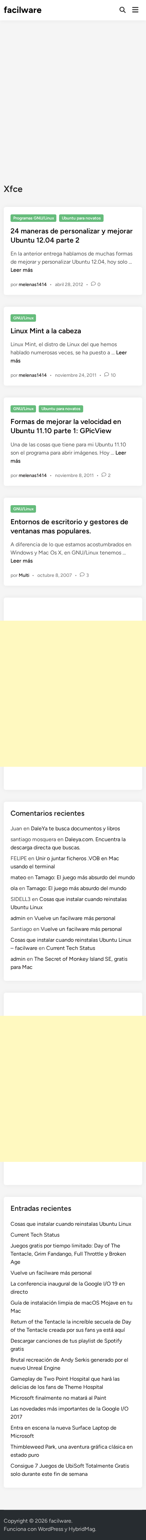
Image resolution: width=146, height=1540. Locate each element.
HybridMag (82, 1529)
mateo (18, 877)
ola (14, 888)
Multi (24, 575)
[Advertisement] (73, 97)
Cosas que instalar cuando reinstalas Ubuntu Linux (71, 1224)
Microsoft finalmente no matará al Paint (58, 1398)
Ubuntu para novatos (81, 218)
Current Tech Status (70, 948)
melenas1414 (33, 284)
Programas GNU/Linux (33, 218)
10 (113, 375)
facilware (22, 9)
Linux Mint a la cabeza (46, 330)
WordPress (50, 1529)
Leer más (22, 270)
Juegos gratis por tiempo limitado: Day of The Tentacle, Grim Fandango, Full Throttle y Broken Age (68, 1253)
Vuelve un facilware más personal (74, 918)
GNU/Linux (23, 318)
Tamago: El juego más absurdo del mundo (85, 877)
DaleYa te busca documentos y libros (75, 828)
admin (18, 918)
